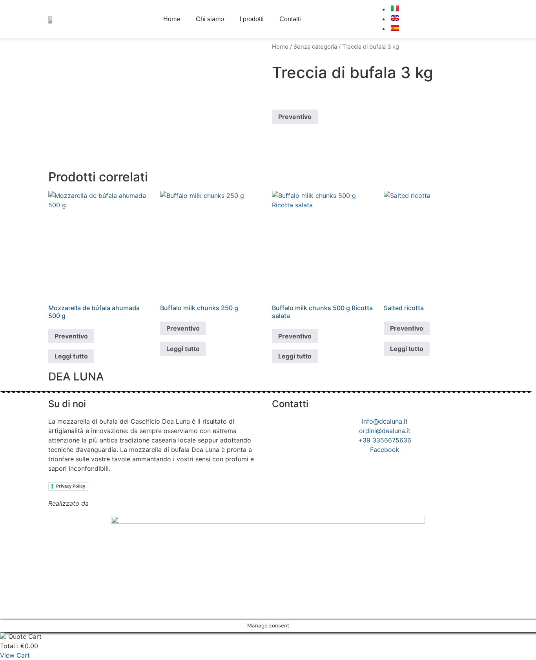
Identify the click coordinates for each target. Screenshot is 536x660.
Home (171, 19)
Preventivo (295, 117)
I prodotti (252, 19)
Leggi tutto (71, 356)
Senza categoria (315, 46)
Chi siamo (210, 19)
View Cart (15, 655)
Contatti (290, 19)
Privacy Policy (70, 486)
